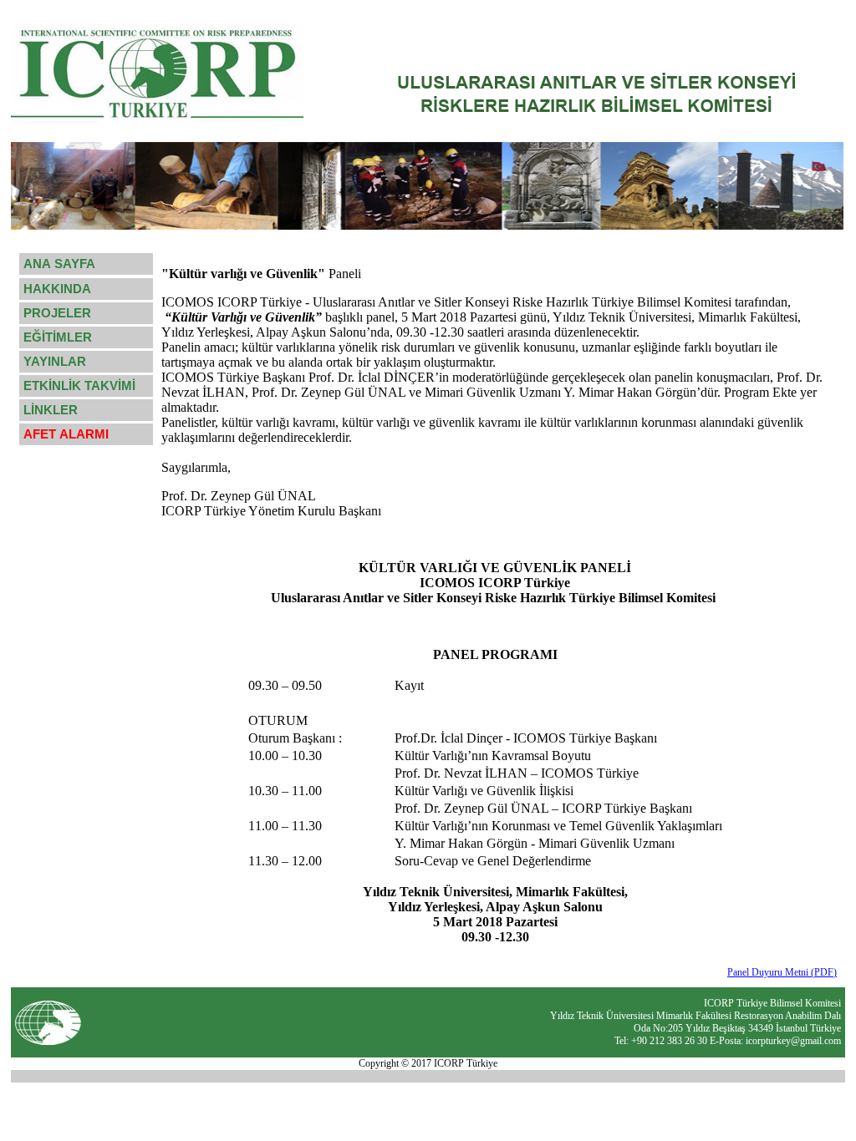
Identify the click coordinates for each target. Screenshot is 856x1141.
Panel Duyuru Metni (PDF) (782, 972)
